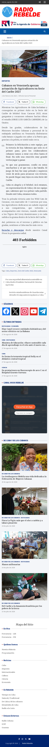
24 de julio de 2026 (8, 526)
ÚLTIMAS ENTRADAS (13, 322)
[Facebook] (6, 311)
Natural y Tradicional (10, 698)
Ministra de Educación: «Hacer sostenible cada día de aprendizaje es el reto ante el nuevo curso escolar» (24, 345)
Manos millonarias (11, 564)
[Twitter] (15, 311)
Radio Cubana (7, 721)
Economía (15, 326)
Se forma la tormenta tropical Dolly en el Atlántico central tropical (21, 357)
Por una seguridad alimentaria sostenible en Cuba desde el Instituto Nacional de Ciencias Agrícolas (23, 282)
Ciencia (4, 367)
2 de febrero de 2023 (9, 96)
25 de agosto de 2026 (9, 482)
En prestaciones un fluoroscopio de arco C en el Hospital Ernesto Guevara (24, 371)
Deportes (6, 81)
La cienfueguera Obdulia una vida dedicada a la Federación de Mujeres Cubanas (24, 477)
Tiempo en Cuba (8, 695)
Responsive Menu (39, 2)
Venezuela (37, 271)
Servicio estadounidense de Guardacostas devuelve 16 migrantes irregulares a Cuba (26, 293)
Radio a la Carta (8, 708)
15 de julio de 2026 (8, 611)
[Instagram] (24, 311)
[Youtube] (29, 739)
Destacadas (6, 326)
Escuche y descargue (13, 230)
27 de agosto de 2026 (9, 334)
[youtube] (34, 311)
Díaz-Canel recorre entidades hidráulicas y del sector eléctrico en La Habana (24, 330)
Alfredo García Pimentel (27, 96)
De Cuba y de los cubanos (11, 474)
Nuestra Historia (8, 649)
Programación (8, 653)
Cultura (5, 676)
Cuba (7, 271)
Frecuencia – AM (9, 634)
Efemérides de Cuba (10, 705)
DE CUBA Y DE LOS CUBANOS (16, 440)
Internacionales (8, 672)
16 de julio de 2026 (8, 567)
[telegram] (43, 311)
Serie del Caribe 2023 (25, 271)
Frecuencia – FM (9, 637)
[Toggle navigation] (5, 31)
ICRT (4, 724)
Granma (5, 728)
